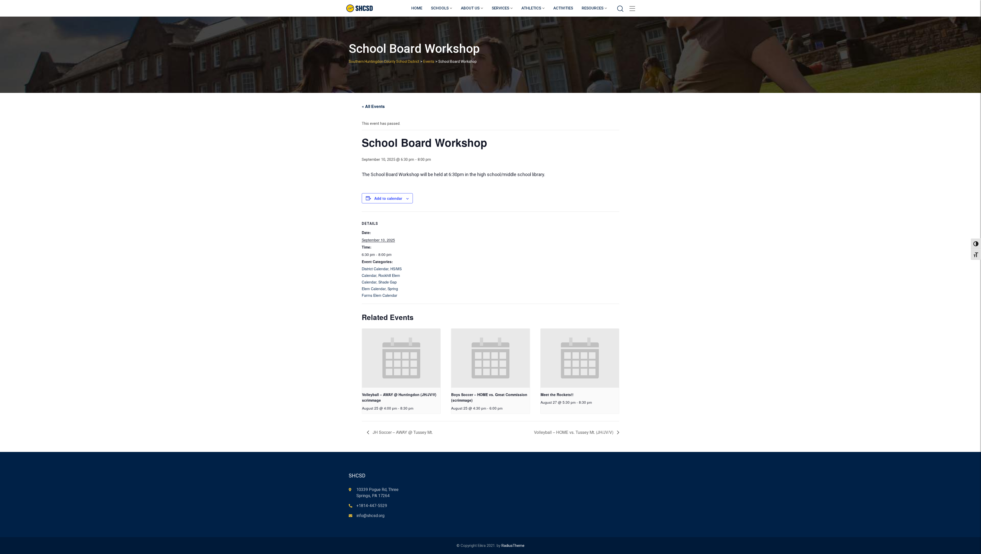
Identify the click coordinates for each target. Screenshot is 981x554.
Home (416, 8)
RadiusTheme (512, 545)
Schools (440, 8)
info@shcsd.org (370, 515)
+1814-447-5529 (371, 505)
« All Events (373, 106)
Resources (592, 8)
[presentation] (401, 358)
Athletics (531, 8)
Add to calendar (388, 198)
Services (500, 8)
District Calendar (375, 268)
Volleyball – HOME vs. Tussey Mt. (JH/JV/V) (574, 432)
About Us (470, 8)
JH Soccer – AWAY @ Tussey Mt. (402, 432)
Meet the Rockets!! (557, 394)
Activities (563, 8)
